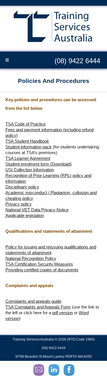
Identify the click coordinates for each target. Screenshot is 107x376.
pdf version (62, 312)
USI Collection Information (29, 169)
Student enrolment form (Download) (38, 164)
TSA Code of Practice (25, 124)
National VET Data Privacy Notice (36, 209)
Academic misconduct (26, 192)
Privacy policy (18, 204)
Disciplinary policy (22, 186)
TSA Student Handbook (27, 141)
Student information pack (28, 146)
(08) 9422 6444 (77, 61)
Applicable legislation (24, 215)
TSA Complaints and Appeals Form (38, 307)
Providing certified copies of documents (41, 269)
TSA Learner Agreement (27, 158)
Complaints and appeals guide (33, 301)
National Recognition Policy (30, 258)
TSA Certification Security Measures (39, 264)
